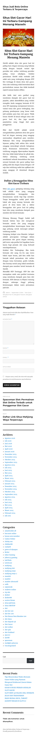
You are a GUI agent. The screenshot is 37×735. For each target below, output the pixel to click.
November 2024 (11, 489)
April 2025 (9, 476)
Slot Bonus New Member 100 (15, 616)
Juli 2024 (8, 500)
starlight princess (11, 643)
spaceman (8, 640)
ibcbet (7, 552)
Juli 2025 (8, 468)
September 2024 (11, 494)
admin (8, 292)
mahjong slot (10, 568)
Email (6, 357)
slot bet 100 (9, 611)
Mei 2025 (8, 473)
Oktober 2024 (10, 492)
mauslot (8, 576)
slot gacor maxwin (19, 294)
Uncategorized (10, 646)
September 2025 (11, 462)
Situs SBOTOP (10, 606)
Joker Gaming (10, 555)
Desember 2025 (11, 454)
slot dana (8, 619)
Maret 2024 (9, 510)
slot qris (8, 630)
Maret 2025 (9, 478)
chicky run (9, 541)
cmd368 (8, 547)
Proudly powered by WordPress (12, 731)
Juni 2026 (8, 444)
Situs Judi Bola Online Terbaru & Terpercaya (15, 8)
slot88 (7, 638)
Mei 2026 (8, 446)
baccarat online (10, 533)
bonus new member (12, 536)
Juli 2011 (8, 516)
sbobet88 (8, 598)
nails (6, 584)
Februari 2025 (10, 481)
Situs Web (7, 367)
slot (6, 608)
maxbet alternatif (11, 582)
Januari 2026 (9, 452)
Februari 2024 (10, 513)
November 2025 (11, 457)
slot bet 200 (9, 614)
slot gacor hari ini (8, 294)
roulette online (10, 590)
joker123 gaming (11, 557)
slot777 (7, 635)
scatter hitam (10, 600)
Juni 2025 (8, 470)
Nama (5, 348)
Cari (4, 657)
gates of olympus (11, 549)
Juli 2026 (8, 441)
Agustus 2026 (10, 438)
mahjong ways (10, 571)
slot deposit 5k (10, 622)
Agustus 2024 (10, 497)
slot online (9, 627)
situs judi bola (10, 603)
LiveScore (8, 563)
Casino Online (10, 539)
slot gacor (11, 189)
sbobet (7, 595)
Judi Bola (8, 560)
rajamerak (8, 587)
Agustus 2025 (10, 465)
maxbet (8, 579)
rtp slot (7, 592)
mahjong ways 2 (11, 573)
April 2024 (9, 508)
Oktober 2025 (10, 460)
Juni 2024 (8, 502)
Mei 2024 (8, 505)
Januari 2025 (9, 484)
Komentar (7, 319)
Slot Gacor (28, 292)
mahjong (8, 565)
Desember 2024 (11, 486)
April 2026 (9, 449)
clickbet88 (9, 544)
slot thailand (9, 632)
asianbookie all (10, 531)
